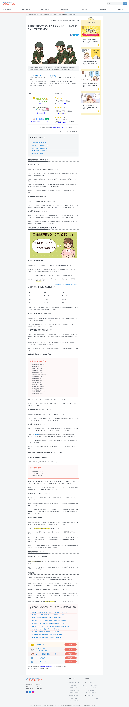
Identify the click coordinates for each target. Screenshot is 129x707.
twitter (77, 35)
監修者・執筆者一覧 (91, 692)
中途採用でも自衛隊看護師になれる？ (41, 145)
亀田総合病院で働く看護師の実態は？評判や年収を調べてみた (47, 637)
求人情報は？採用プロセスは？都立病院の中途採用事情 (45, 631)
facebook (71, 35)
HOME (27, 14)
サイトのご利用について (92, 685)
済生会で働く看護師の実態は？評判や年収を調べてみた (45, 629)
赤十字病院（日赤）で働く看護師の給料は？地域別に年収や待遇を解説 (49, 620)
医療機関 (40, 14)
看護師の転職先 (64, 9)
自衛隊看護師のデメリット (38, 153)
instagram (33, 692)
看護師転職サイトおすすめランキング (59, 127)
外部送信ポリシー (90, 690)
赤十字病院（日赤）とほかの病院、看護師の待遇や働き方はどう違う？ (49, 623)
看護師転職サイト (6, 9)
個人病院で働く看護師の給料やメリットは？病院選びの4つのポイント (49, 614)
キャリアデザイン (122, 9)
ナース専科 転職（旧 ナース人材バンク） (48, 654)
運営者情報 (89, 682)
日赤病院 (37, 434)
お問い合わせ (89, 695)
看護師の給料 (103, 9)
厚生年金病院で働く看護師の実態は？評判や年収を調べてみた (47, 634)
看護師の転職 (84, 9)
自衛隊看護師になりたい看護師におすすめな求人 (67, 284)
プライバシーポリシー (91, 687)
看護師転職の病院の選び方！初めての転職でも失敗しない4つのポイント (49, 612)
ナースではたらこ (41, 662)
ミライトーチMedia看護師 (92, 698)
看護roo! (40, 644)
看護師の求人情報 (26, 9)
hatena (74, 35)
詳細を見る (71, 644)
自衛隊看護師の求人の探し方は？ (40, 148)
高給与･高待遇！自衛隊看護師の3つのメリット (43, 151)
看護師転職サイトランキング (77, 685)
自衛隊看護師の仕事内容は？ (39, 142)
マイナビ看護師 (40, 658)
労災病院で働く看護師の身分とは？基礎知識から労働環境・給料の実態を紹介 (51, 626)
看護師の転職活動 (45, 9)
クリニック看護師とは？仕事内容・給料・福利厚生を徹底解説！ (47, 617)
